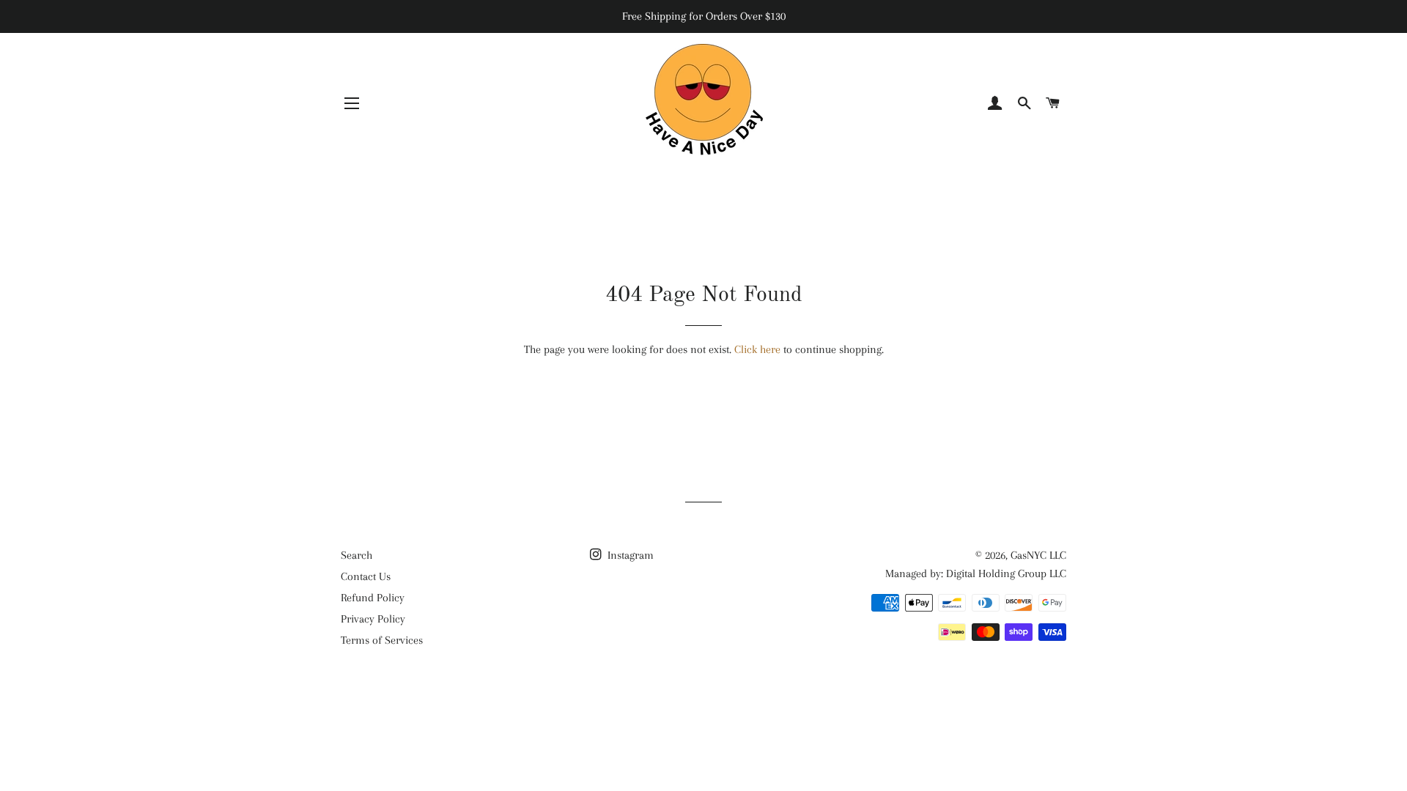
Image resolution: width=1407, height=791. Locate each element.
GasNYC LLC (1038, 555)
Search (356, 555)
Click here (757, 349)
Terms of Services (382, 640)
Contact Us (366, 576)
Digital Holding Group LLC (1006, 573)
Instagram (629, 555)
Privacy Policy (373, 618)
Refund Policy (373, 597)
